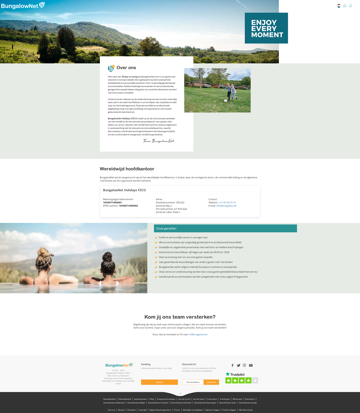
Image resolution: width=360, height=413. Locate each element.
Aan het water (198, 399)
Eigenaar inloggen (212, 410)
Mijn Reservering (245, 410)
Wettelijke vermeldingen (193, 410)
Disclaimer (131, 410)
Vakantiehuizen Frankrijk (158, 403)
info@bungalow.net (226, 205)
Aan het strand (184, 399)
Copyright (143, 410)
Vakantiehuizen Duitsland (181, 403)
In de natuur (212, 399)
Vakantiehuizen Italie (227, 403)
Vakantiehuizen (109, 399)
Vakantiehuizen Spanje (248, 403)
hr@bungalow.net (198, 334)
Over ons (111, 410)
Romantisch (250, 399)
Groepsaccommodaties (166, 399)
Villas (152, 399)
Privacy (177, 410)
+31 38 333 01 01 (227, 202)
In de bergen (225, 399)
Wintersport (237, 399)
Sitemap (121, 410)
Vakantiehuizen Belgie (136, 403)
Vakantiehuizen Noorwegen (205, 403)
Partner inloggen (229, 410)
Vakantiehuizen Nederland (113, 403)
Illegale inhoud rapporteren (160, 410)
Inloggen (350, 6)
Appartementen (140, 399)
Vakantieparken (124, 399)
